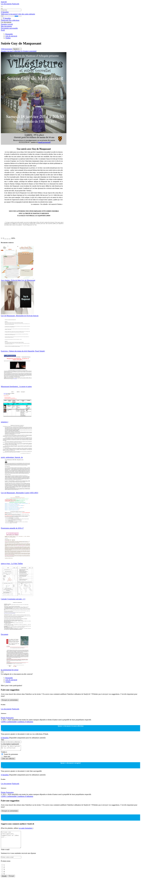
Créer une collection (8, 758)
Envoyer (11, 876)
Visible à (4, 752)
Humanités (9, 34)
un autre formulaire (26, 828)
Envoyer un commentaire (10, 700)
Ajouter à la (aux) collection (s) (12, 51)
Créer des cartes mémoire (26, 14)
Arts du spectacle (11, 36)
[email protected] (44, 142)
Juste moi (7, 756)
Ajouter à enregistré (29, 51)
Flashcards (15, 4)
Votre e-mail (5, 849)
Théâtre (8, 38)
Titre (2, 740)
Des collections (14, 20)
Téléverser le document (9, 14)
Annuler (4, 876)
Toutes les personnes (11, 754)
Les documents (6, 4)
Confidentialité (11, 722)
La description (10, 744)
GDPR (3, 722)
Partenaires (10, 718)
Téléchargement (6, 49)
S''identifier (5, 12)
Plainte (3, 718)
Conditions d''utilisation (25, 722)
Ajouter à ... (17, 49)
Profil (3, 30)
